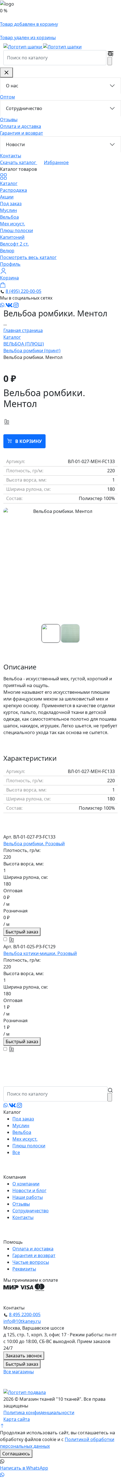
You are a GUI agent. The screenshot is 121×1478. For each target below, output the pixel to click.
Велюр (7, 250)
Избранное (56, 162)
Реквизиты (24, 1269)
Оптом (7, 97)
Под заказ (11, 203)
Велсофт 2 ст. (14, 244)
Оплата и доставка (20, 126)
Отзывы (8, 119)
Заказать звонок (24, 1356)
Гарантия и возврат (21, 133)
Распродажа (13, 190)
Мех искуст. (12, 224)
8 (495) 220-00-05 (23, 291)
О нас (12, 86)
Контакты (10, 156)
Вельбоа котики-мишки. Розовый (40, 953)
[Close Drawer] (6, 72)
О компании (25, 1184)
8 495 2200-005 (25, 1314)
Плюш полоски (16, 230)
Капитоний (12, 237)
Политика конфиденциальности (38, 1412)
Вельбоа (9, 217)
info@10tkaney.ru (22, 1321)
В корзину (28, 441)
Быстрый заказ (22, 932)
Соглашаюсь (16, 1454)
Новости (15, 144)
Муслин (8, 210)
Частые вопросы (30, 1262)
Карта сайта (16, 1419)
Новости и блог (29, 1190)
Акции (7, 197)
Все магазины (18, 1372)
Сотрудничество (24, 108)
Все (16, 1152)
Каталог (8, 183)
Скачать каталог (18, 162)
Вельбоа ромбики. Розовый (34, 843)
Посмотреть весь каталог (28, 257)
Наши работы (27, 1197)
